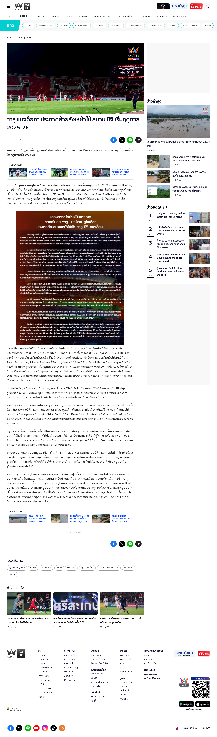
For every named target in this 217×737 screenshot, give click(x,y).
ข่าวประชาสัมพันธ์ (190, 25)
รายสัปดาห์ (124, 690)
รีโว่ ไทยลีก (71, 567)
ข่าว (8, 16)
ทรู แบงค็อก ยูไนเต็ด (17, 567)
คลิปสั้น (123, 667)
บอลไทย (12, 574)
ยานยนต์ (83, 16)
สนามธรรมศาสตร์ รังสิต (109, 567)
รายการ (40, 16)
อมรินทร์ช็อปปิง (180, 16)
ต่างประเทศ (69, 671)
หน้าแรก (10, 37)
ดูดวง (69, 16)
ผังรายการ (145, 16)
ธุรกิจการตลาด (70, 655)
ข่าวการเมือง (116, 25)
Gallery (208, 25)
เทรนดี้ (93, 700)
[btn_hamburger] (8, 6)
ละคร (122, 663)
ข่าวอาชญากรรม (135, 25)
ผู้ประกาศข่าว (162, 16)
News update (96, 655)
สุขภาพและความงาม (99, 696)
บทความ (123, 686)
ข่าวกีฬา (173, 25)
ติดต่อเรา (206, 728)
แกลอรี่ (41, 696)
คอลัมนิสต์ (68, 676)
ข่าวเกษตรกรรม (155, 25)
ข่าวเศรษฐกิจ (69, 659)
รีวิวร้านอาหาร (97, 673)
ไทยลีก (59, 567)
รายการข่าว (124, 655)
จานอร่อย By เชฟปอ (99, 682)
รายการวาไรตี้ (125, 659)
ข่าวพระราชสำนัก (46, 25)
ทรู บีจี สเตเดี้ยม (87, 567)
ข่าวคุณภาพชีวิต (81, 25)
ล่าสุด (146, 655)
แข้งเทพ (33, 567)
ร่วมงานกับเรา (190, 728)
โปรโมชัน (94, 677)
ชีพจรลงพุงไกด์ (126, 16)
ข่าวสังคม (64, 25)
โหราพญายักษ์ (126, 682)
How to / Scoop (98, 659)
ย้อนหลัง (148, 659)
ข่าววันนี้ (28, 25)
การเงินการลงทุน (71, 667)
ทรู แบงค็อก (46, 567)
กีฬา (29, 37)
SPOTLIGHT (23, 16)
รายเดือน (123, 694)
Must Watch (69, 680)
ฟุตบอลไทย (128, 567)
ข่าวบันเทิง (99, 25)
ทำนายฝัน (124, 698)
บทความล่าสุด (96, 686)
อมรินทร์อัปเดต (126, 671)
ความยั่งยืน (69, 663)
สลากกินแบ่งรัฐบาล (102, 16)
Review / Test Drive (99, 663)
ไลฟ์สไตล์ (55, 16)
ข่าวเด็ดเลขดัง (150, 663)
